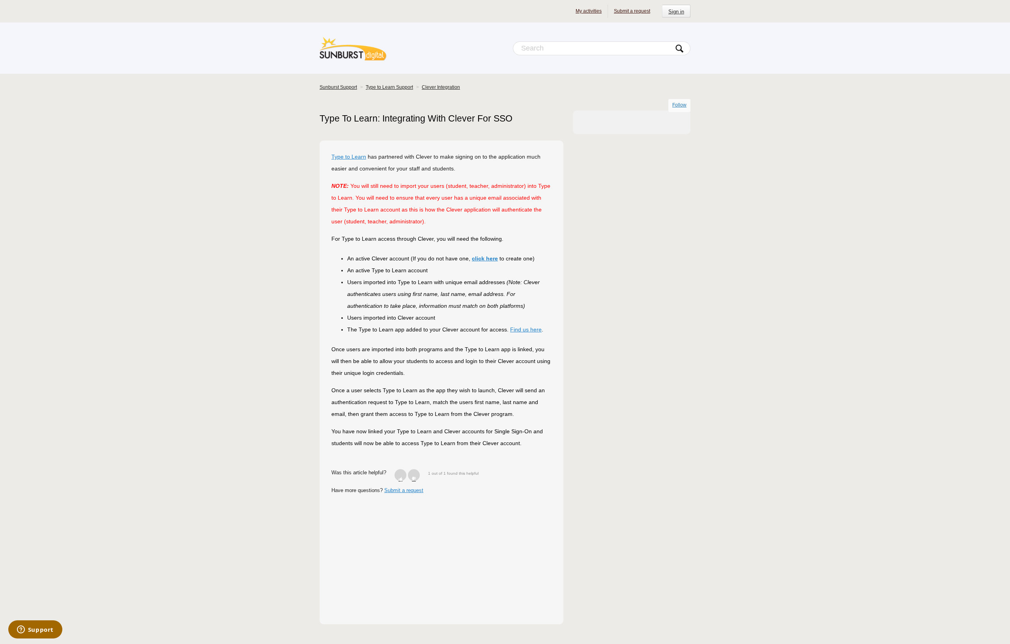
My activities (589, 11)
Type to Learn (348, 157)
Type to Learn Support (389, 87)
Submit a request (632, 11)
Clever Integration (441, 87)
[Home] (353, 48)
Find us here (526, 329)
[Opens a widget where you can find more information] (35, 630)
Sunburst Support (338, 87)
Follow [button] (679, 105)
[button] (400, 475)
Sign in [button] (676, 12)
